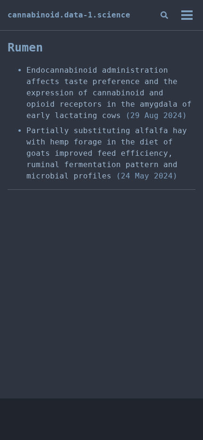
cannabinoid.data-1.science (69, 14)
